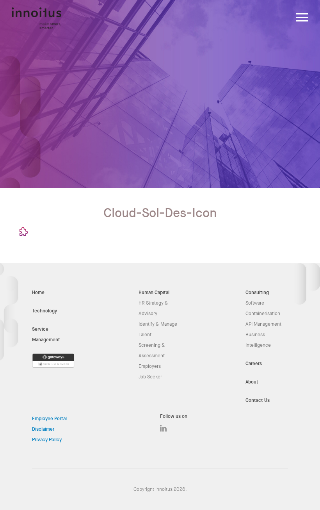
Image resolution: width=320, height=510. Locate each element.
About (251, 382)
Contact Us (257, 400)
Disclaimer (43, 429)
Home (38, 292)
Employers (150, 366)
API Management (263, 324)
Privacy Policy (47, 440)
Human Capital (154, 292)
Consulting (257, 292)
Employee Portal (49, 418)
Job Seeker (150, 377)
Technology (44, 311)
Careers (253, 363)
